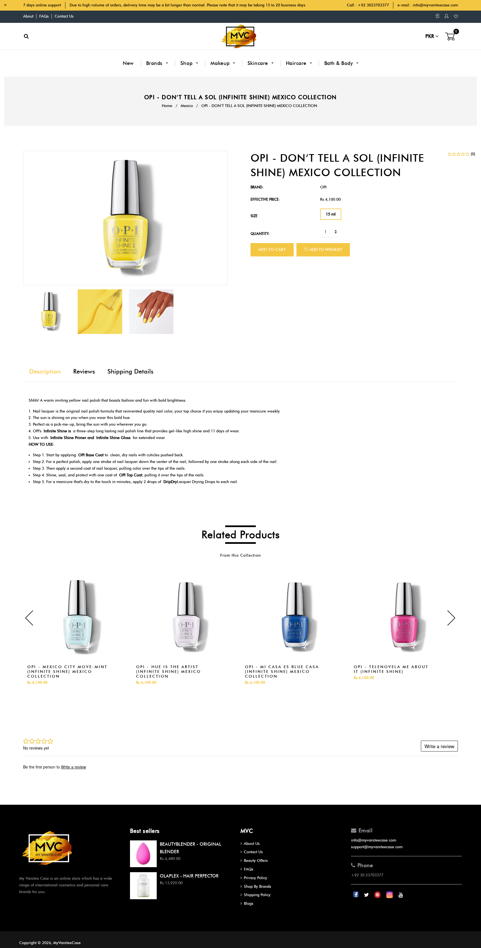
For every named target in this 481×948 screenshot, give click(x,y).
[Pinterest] (378, 895)
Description (45, 371)
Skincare (258, 63)
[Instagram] (390, 895)
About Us (252, 843)
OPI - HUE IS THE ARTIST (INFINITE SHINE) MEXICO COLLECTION (168, 672)
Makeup (220, 63)
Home (167, 105)
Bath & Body (339, 63)
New (128, 63)
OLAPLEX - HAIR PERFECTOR (189, 876)
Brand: (257, 187)
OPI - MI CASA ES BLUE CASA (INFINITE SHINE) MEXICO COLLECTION (282, 672)
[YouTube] (401, 895)
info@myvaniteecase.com (435, 5)
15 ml (331, 214)
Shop (187, 63)
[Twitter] (367, 895)
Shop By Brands (257, 886)
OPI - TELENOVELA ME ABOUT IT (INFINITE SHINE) (391, 669)
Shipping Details (130, 371)
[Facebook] (356, 895)
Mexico (187, 105)
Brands (155, 63)
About (28, 16)
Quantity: (260, 233)
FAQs (44, 16)
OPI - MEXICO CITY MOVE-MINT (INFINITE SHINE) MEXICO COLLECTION (67, 672)
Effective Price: (265, 199)
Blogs (248, 903)
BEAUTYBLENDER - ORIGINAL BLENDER (190, 848)
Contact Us (64, 16)
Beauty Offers (256, 860)
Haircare (297, 63)
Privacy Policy (255, 878)
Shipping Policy (257, 895)
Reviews (84, 371)
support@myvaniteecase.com (377, 847)
